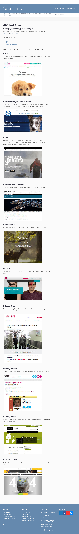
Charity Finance (7, 514)
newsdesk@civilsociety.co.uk (48, 524)
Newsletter (62, 8)
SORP (36, 13)
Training (45, 13)
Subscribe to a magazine (12, 44)
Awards (9, 15)
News (9, 13)
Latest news (9, 41)
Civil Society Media (27, 512)
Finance (18, 13)
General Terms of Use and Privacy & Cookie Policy (28, 519)
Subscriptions (71, 8)
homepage (6, 33)
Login (56, 8)
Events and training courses (13, 43)
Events (40, 13)
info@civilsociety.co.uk (46, 526)
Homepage (5, 18)
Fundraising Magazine (9, 516)
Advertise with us (26, 516)
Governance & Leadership (10, 518)
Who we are (25, 514)
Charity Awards (7, 512)
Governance (31, 13)
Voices (13, 13)
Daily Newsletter (7, 520)
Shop (50, 13)
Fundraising (24, 13)
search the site (14, 33)
